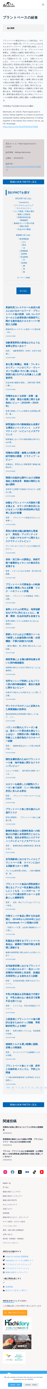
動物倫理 (24, 220)
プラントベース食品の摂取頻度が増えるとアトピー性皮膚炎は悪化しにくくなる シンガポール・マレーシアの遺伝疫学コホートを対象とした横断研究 (23, 891)
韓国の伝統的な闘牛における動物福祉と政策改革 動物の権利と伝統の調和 (23, 481)
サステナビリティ (24, 208)
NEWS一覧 (7, 1183)
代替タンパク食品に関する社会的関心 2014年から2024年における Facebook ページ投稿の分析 (23, 919)
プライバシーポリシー (11, 1243)
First (8, 1088)
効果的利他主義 (24, 217)
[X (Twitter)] (20, 1172)
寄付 (7, 1187)
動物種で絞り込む (23, 235)
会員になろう (7, 1209)
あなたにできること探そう (16, 1290)
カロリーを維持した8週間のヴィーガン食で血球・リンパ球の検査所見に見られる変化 (23, 787)
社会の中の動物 (24, 229)
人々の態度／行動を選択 (24, 211)
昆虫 (24, 245)
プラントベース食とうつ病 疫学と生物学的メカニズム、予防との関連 (23, 1069)
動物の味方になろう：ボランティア (15, 1217)
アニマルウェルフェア (24, 205)
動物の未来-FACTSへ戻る (23, 181)
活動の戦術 (24, 226)
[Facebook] (12, 1172)
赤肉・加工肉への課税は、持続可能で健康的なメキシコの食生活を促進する (23, 562)
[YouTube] (42, 1172)
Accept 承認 (15, 1385)
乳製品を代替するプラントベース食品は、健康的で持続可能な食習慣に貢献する (23, 944)
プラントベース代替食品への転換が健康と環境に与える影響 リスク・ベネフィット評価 (23, 588)
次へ (41, 1089)
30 (37, 1088)
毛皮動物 (24, 257)
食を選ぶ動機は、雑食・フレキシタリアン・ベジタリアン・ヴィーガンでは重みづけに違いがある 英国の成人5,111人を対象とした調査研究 (23, 371)
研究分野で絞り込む (23, 198)
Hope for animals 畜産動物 (17, 1256)
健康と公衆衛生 (24, 214)
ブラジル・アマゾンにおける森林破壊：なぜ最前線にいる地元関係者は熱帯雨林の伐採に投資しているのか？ (23, 1154)
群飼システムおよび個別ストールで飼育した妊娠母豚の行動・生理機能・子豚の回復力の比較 (23, 637)
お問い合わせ (7, 1234)
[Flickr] (27, 1172)
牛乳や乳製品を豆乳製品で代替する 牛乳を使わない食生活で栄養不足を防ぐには (23, 997)
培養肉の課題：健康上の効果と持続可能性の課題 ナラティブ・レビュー (23, 456)
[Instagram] (5, 1172)
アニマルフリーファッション (17, 1268)
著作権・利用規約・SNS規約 (13, 1239)
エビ (24, 242)
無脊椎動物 (24, 239)
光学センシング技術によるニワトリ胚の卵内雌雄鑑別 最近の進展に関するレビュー (23, 684)
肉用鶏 (24, 263)
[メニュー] (43, 5)
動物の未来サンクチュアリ (12, 1196)
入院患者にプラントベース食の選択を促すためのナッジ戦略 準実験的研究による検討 (23, 1022)
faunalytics (24, 202)
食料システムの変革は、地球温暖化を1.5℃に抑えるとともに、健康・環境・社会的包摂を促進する (23, 612)
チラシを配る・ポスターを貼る (14, 1221)
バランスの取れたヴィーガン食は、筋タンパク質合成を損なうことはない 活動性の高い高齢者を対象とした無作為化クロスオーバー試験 (23, 734)
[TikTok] (34, 1172)
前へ (13, 1089)
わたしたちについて (10, 1204)
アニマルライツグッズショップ (18, 1264)
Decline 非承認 (31, 1385)
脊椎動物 (24, 251)
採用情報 (6, 1213)
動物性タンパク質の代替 (24, 223)
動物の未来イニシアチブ (11, 1192)
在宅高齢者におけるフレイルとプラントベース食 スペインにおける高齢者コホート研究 (23, 862)
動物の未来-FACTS (10, 1200)
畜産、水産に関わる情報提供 (13, 1230)
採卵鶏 (24, 254)
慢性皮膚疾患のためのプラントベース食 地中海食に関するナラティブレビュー (23, 762)
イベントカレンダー (10, 1226)
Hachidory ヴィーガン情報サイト (19, 1260)
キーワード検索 (23, 277)
